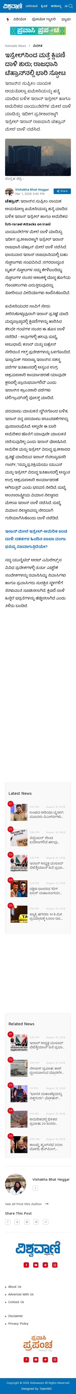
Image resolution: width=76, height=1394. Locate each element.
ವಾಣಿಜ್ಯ (64, 6)
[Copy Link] (45, 1222)
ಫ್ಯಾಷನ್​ (67, 19)
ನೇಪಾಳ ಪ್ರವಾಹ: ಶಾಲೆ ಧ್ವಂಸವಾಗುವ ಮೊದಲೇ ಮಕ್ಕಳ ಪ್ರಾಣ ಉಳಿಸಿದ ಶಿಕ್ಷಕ (46, 1071)
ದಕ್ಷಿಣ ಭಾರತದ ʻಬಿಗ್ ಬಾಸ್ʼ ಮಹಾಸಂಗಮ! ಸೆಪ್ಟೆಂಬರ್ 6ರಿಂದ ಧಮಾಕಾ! (45, 891)
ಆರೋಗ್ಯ (51, 6)
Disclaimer (15, 1316)
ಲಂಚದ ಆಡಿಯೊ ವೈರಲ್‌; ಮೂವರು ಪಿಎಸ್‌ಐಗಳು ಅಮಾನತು (47, 815)
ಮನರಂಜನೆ (25, 6)
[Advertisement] (38, 654)
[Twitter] (45, 1265)
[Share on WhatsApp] (26, 1222)
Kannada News (15, 46)
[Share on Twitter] (17, 1222)
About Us (14, 1287)
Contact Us (16, 1302)
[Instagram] (54, 1265)
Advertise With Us (21, 1295)
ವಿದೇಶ (37, 46)
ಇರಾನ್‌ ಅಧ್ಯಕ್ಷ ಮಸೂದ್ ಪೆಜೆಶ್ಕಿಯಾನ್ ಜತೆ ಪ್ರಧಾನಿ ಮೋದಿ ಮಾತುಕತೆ (47, 866)
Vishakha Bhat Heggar (32, 190)
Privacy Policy (18, 1324)
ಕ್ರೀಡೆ (39, 6)
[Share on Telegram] (36, 1222)
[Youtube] (35, 1265)
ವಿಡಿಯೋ (19, 19)
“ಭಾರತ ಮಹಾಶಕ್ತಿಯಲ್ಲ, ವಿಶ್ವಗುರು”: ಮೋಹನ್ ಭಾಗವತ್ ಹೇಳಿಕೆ (46, 1096)
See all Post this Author (23, 1204)
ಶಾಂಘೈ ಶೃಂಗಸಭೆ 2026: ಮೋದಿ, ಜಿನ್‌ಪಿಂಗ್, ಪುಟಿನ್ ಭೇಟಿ (46, 1147)
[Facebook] (26, 1265)
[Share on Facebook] (7, 1222)
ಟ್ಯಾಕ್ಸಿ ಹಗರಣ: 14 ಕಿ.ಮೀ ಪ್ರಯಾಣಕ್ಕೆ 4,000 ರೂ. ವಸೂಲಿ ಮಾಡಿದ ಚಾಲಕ (46, 917)
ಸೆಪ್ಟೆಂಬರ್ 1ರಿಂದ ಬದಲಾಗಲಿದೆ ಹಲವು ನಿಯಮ (43, 841)
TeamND (45, 1389)
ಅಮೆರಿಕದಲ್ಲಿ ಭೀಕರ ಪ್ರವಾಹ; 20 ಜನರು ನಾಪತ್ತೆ (43, 1122)
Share (64, 191)
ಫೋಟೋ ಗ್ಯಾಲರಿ (44, 19)
